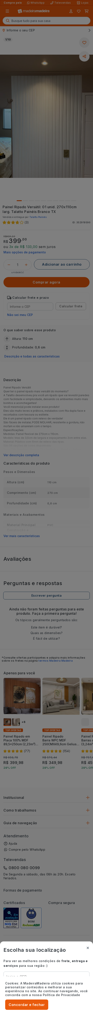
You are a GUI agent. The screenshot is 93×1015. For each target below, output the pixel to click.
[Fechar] (88, 948)
